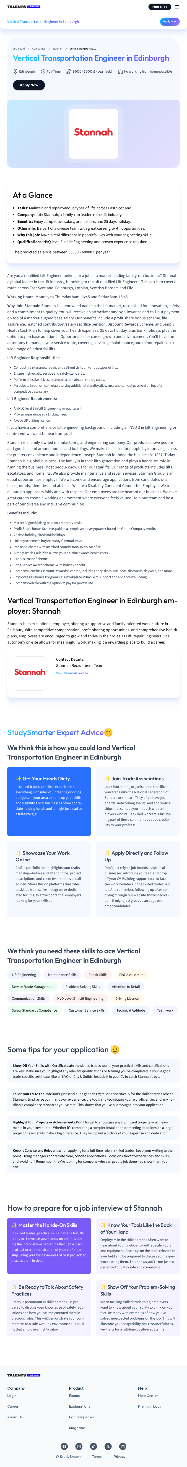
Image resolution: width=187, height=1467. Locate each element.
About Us (15, 1417)
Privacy (119, 1456)
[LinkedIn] (122, 1446)
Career (12, 1406)
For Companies (81, 1417)
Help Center (148, 1395)
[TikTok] (93, 1446)
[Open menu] (177, 7)
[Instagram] (79, 1446)
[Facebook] (64, 1446)
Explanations (79, 1406)
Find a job (159, 7)
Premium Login (150, 1406)
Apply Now (170, 21)
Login (11, 1395)
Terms (97, 1456)
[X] (108, 1446)
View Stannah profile (72, 673)
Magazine (77, 1428)
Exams (74, 1395)
